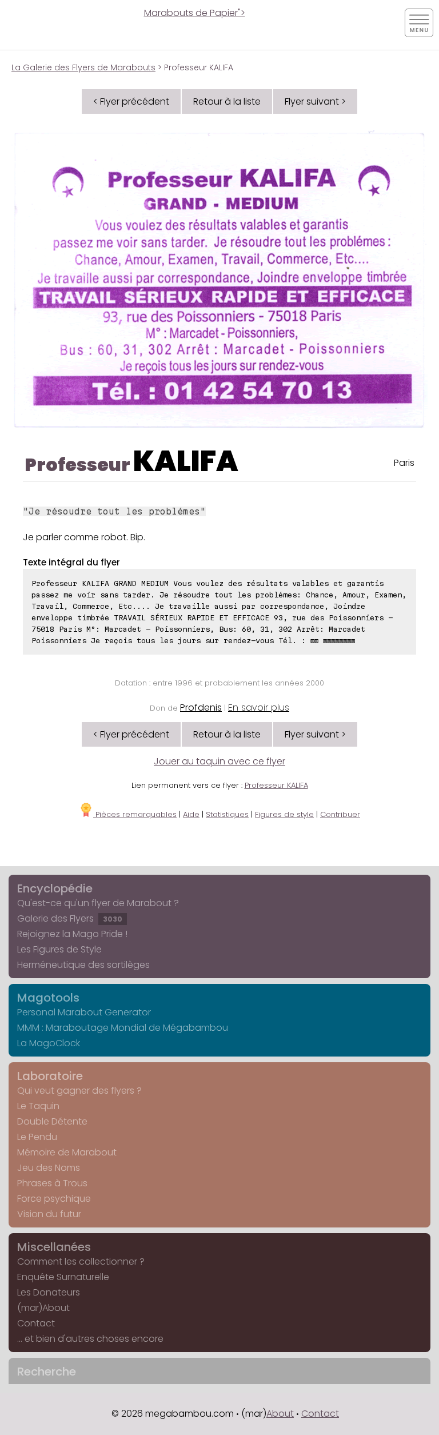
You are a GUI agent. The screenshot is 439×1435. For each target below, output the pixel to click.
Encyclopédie (55, 888)
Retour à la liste (227, 101)
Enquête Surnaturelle (63, 1276)
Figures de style (284, 814)
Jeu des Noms (48, 1167)
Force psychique (54, 1198)
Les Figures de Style (59, 949)
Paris (404, 462)
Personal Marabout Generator (84, 1012)
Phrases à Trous (52, 1183)
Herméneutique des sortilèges (83, 964)
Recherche (46, 1372)
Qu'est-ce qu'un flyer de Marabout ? (98, 903)
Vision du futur (49, 1214)
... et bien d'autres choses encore (90, 1338)
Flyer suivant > (315, 101)
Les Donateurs (48, 1292)
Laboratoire (50, 1076)
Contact (36, 1323)
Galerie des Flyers (69, 918)
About (280, 1413)
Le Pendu (37, 1136)
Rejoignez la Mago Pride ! (72, 933)
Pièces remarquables (135, 814)
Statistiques (227, 814)
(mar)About (43, 1307)
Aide (191, 814)
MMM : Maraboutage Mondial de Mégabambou (122, 1027)
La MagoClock (48, 1043)
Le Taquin (38, 1106)
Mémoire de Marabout (67, 1152)
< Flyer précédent (131, 101)
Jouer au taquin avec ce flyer (219, 761)
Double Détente (52, 1121)
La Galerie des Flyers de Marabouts (83, 67)
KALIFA (185, 461)
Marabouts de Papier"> (194, 12)
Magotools (48, 998)
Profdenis (201, 707)
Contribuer (340, 814)
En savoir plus (258, 707)
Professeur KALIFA (276, 785)
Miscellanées (54, 1247)
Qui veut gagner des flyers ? (79, 1090)
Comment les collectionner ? (81, 1261)
